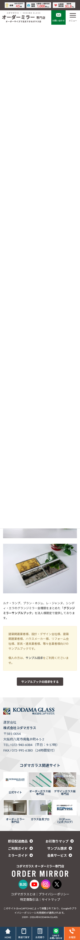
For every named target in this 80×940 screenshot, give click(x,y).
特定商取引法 (29, 899)
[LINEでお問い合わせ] (56, 933)
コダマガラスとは (23, 894)
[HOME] (8, 933)
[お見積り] (40, 933)
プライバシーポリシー (54, 894)
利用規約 (41, 912)
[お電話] (72, 933)
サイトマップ (51, 899)
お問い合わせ (58, 20)
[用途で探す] (24, 933)
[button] (40, 681)
